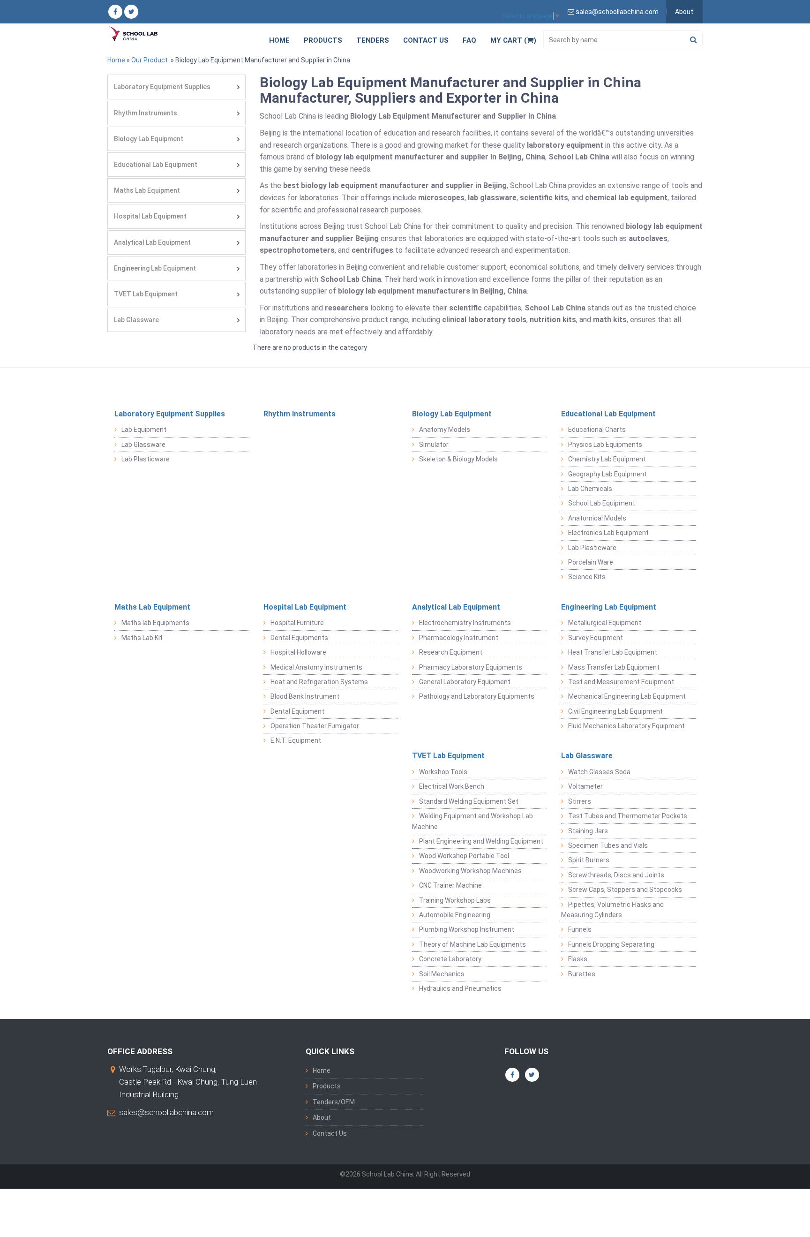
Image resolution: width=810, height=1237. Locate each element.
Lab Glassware (136, 320)
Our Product (149, 60)
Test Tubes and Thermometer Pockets (627, 816)
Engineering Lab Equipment (155, 268)
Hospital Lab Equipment (150, 216)
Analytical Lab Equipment (152, 242)
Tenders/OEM (334, 1102)
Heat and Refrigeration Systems (319, 682)
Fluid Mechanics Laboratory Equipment (626, 726)
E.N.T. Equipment (295, 740)
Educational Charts (597, 429)
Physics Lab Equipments (605, 444)
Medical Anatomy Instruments (316, 667)
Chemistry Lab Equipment (607, 459)
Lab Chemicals (590, 488)
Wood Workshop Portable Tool (464, 856)
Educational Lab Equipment (155, 164)
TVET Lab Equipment (146, 294)
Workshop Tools (443, 772)
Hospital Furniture (297, 622)
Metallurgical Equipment (604, 622)
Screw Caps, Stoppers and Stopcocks (625, 889)
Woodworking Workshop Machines (470, 871)
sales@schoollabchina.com (166, 1112)
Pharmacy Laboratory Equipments (470, 667)
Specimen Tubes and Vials (608, 845)
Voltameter (585, 786)
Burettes (581, 974)
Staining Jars (588, 831)
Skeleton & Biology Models (458, 459)
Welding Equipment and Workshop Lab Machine (472, 821)
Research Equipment (450, 652)
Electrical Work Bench (451, 786)
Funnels (580, 929)
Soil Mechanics (442, 974)
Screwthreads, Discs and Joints (616, 875)
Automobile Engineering (454, 915)
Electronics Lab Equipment (608, 532)
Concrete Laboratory (450, 959)
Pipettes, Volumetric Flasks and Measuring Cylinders (612, 910)
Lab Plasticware (145, 459)
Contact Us (426, 40)
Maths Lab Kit (142, 637)
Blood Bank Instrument (304, 696)
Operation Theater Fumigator (314, 726)
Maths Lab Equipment (147, 190)
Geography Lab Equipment (607, 474)
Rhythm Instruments (145, 113)
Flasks (577, 959)
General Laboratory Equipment (464, 682)
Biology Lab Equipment (148, 139)
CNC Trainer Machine (450, 885)
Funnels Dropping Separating (611, 944)
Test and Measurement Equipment (621, 682)
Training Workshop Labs (455, 900)
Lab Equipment (143, 429)
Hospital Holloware (298, 652)
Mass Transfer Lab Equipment (614, 667)
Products (323, 40)
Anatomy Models (444, 429)
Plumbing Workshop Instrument (466, 929)
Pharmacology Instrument (458, 637)
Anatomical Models (597, 518)
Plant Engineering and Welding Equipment (481, 841)
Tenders (372, 40)
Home (279, 40)
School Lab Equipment (601, 503)
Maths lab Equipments (155, 622)
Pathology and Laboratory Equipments (476, 696)
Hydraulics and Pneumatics (460, 988)
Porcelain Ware (590, 562)
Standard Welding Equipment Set (468, 801)
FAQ (469, 40)
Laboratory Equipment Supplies (162, 87)
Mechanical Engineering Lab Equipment (627, 696)
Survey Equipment (595, 637)
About (684, 11)
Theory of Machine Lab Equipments (472, 944)
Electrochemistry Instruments (465, 622)
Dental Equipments (299, 637)
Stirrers (579, 801)
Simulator (434, 444)
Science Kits (587, 577)
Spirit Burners (588, 860)
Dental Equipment (297, 711)
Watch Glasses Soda (599, 772)
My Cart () (513, 40)
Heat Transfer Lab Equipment (612, 652)
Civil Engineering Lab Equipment (615, 711)
